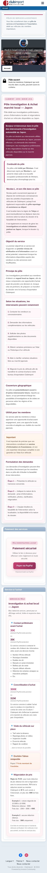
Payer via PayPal (24, 566)
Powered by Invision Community (23, 869)
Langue (9, 861)
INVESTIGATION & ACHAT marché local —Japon (24, 51)
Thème (19, 861)
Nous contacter (33, 861)
